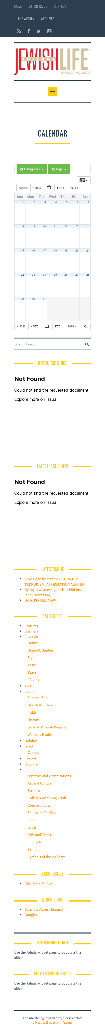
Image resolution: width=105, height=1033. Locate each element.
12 (66, 226)
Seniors (30, 758)
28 (87, 274)
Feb (60, 188)
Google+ (30, 914)
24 (44, 274)
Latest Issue (38, 6)
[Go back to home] (52, 60)
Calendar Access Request (43, 909)
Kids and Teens (39, 834)
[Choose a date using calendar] (49, 187)
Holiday (30, 740)
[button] (85, 326)
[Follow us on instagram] (47, 31)
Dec (38, 188)
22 (22, 274)
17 (44, 250)
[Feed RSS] (19, 31)
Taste (32, 664)
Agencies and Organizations (49, 775)
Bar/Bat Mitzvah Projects (47, 727)
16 (33, 250)
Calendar (31, 764)
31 (44, 299)
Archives (47, 18)
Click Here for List (38, 883)
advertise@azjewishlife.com (52, 1022)
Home (18, 6)
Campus (34, 752)
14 (87, 226)
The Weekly (26, 18)
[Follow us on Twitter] (38, 31)
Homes (33, 642)
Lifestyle (31, 636)
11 (55, 226)
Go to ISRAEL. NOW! (40, 600)
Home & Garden (40, 650)
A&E (28, 686)
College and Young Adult (47, 797)
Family (29, 691)
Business (31, 631)
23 (33, 274)
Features (31, 625)
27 (76, 274)
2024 (73, 188)
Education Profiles (42, 812)
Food (32, 820)
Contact (60, 6)
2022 (24, 188)
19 (66, 250)
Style (31, 657)
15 (22, 250)
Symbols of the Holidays (46, 856)
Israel (28, 746)
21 (87, 250)
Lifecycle (35, 842)
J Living (33, 679)
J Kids (32, 712)
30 (33, 299)
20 (76, 250)
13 (76, 226)
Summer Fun (38, 697)
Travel (32, 672)
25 (55, 274)
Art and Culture (40, 783)
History (33, 719)
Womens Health (40, 734)
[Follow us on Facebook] (29, 31)
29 (22, 299)
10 (44, 226)
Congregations (39, 805)
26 (66, 274)
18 (55, 250)
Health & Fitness (41, 705)
